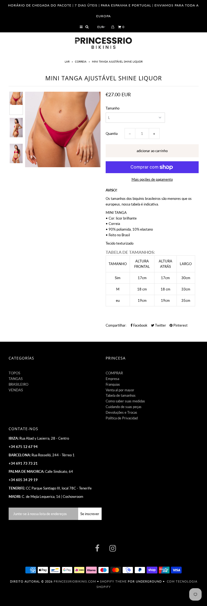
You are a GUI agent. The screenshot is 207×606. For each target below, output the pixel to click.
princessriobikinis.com (75, 581)
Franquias (113, 384)
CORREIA (81, 61)
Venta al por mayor (120, 390)
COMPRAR (114, 373)
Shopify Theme (113, 581)
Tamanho (112, 108)
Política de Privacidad (122, 418)
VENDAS (16, 390)
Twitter (160, 325)
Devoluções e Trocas (121, 412)
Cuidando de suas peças (124, 407)
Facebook (139, 325)
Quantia (112, 133)
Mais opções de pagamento (152, 179)
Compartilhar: (116, 325)
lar (67, 61)
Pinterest (180, 325)
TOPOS (14, 373)
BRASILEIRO (18, 384)
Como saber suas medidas (125, 401)
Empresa (112, 378)
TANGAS (16, 378)
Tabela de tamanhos (121, 395)
